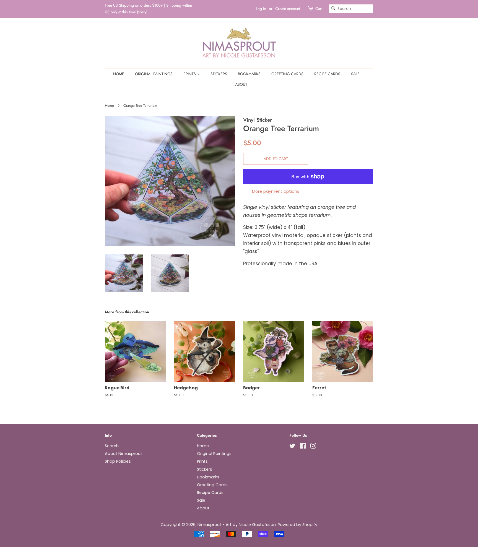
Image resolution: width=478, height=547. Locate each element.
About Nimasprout (123, 453)
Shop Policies (118, 461)
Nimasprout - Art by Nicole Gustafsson (237, 524)
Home (118, 74)
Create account (287, 8)
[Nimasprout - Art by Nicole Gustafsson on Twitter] (292, 447)
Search (112, 446)
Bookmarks (249, 74)
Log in (261, 8)
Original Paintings (154, 74)
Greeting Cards (287, 74)
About (241, 84)
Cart (318, 8)
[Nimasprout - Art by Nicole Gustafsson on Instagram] (313, 447)
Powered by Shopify (297, 524)
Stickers (219, 74)
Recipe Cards (327, 74)
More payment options (275, 191)
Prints (190, 74)
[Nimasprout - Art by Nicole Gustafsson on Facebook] (303, 447)
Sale (355, 74)
